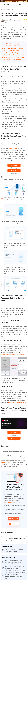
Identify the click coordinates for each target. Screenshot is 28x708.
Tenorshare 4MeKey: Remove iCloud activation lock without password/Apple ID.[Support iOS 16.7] (15, 575)
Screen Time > (11, 9)
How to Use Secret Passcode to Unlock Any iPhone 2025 (14, 550)
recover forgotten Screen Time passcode (12, 354)
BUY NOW (15, 519)
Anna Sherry (7, 19)
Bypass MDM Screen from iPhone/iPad (13, 502)
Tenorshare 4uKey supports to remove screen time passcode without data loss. (13, 562)
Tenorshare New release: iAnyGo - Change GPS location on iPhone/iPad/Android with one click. (15, 568)
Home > (5, 9)
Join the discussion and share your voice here (14, 539)
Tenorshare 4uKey (13, 148)
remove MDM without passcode (17, 402)
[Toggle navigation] (25, 4)
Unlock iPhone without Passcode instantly (14, 492)
